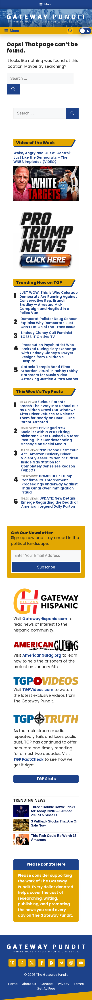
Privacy (63, 984)
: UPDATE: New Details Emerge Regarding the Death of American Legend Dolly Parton (49, 502)
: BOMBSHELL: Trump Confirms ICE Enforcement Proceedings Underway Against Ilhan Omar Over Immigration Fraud (49, 484)
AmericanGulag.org (41, 655)
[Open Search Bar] (70, 30)
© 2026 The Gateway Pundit (46, 974)
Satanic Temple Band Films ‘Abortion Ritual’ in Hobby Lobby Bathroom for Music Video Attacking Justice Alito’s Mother (49, 373)
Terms (79, 984)
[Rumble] (51, 963)
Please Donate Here (46, 864)
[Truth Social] (12, 963)
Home (13, 984)
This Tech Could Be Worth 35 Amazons (53, 838)
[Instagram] (71, 963)
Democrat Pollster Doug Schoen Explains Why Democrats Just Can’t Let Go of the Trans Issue (49, 323)
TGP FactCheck (28, 759)
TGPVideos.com (37, 689)
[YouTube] (81, 963)
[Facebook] (41, 963)
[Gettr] (22, 963)
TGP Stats (46, 778)
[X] (32, 963)
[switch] (85, 30)
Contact (47, 984)
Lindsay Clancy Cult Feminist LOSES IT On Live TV (46, 335)
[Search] (13, 89)
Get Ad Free (46, 988)
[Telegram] (61, 963)
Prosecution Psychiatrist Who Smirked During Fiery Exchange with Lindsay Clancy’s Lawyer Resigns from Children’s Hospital (48, 353)
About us (29, 984)
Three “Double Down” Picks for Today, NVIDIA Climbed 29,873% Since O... (53, 811)
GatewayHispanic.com (44, 618)
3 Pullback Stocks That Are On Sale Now (54, 823)
